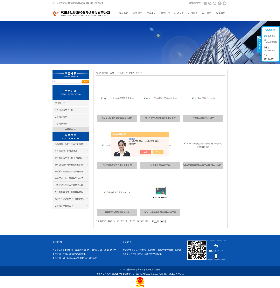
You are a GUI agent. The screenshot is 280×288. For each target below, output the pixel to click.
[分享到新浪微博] (215, 3)
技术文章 (179, 13)
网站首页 (123, 13)
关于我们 (137, 13)
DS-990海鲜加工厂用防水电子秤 (117, 165)
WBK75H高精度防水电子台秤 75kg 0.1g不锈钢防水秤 (203, 165)
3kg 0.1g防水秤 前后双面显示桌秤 (117, 118)
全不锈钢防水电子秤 (64, 110)
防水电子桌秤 (61, 117)
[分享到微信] (210, 3)
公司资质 (193, 13)
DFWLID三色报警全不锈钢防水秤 (160, 118)
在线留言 (206, 13)
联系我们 (220, 13)
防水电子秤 (60, 103)
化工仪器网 (140, 274)
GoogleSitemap (151, 274)
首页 (112, 73)
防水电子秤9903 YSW (160, 165)
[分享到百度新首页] (220, 3)
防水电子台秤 (61, 124)
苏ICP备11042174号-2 (114, 274)
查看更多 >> (70, 129)
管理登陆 (180, 274)
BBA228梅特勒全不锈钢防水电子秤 (160, 212)
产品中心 (151, 13)
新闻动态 (165, 13)
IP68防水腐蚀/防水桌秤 (203, 118)
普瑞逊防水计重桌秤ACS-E (117, 212)
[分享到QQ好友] (225, 3)
